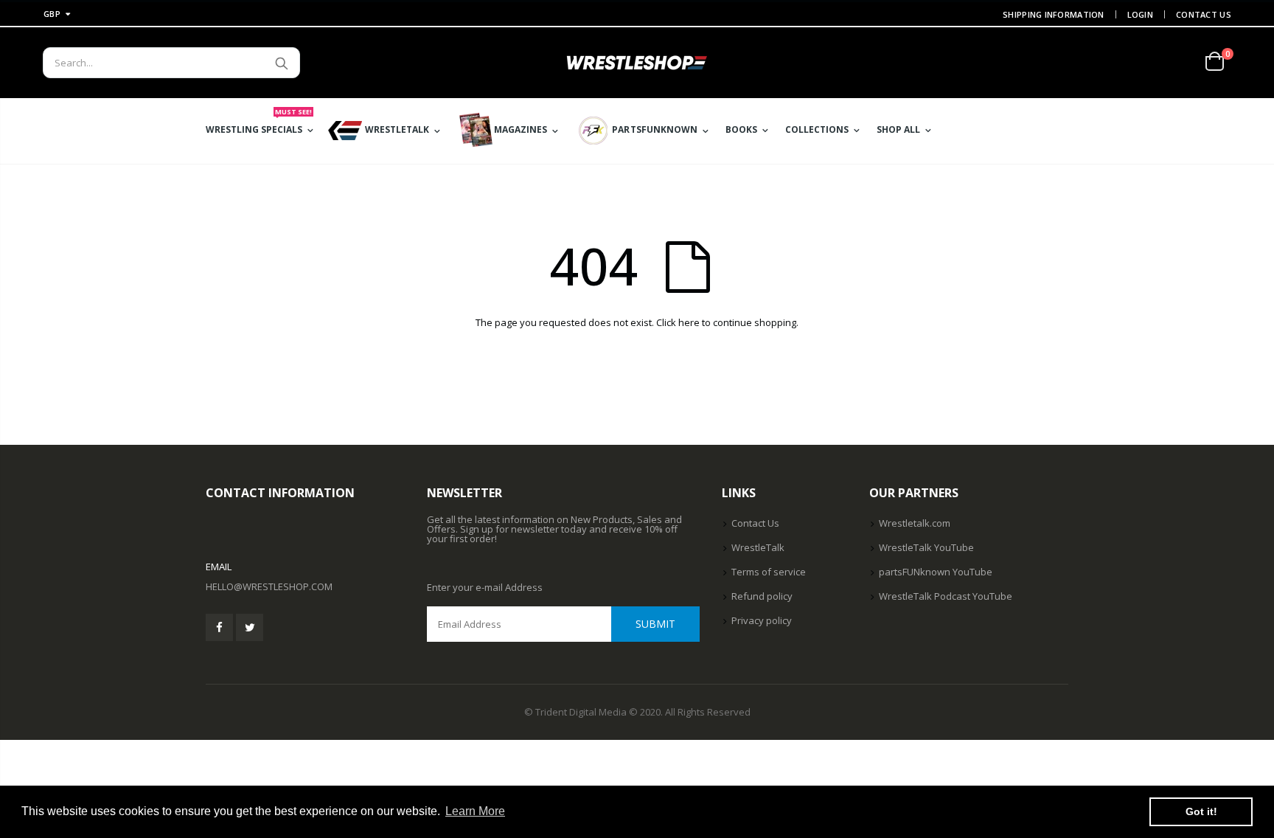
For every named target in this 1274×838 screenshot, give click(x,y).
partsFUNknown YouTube (935, 571)
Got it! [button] (1201, 811)
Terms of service (768, 571)
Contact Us (1203, 14)
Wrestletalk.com (914, 523)
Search (281, 62)
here (689, 322)
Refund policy (762, 596)
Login (1140, 14)
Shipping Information (1053, 14)
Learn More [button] (475, 811)
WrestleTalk (757, 547)
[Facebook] (219, 627)
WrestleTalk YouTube (926, 547)
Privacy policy (761, 620)
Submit (655, 624)
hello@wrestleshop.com (269, 586)
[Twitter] (249, 627)
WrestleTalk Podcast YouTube (945, 596)
